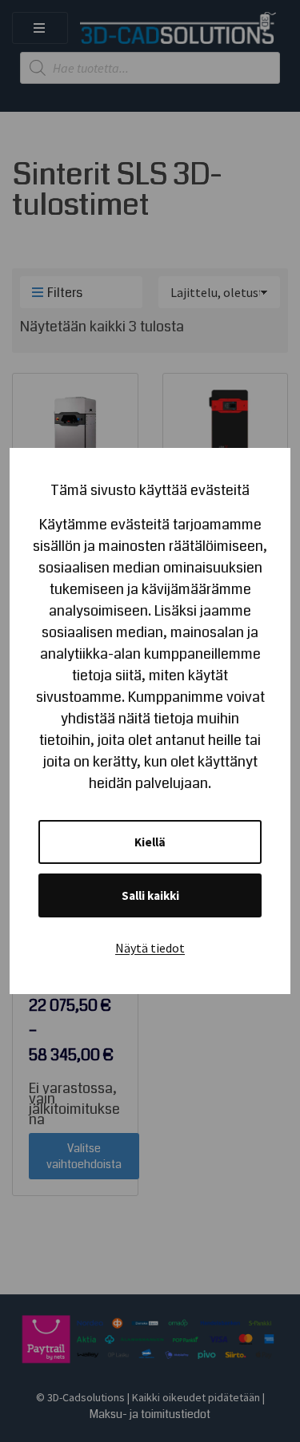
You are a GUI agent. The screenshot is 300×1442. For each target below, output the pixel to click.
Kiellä (150, 842)
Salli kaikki (150, 895)
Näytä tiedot (150, 948)
